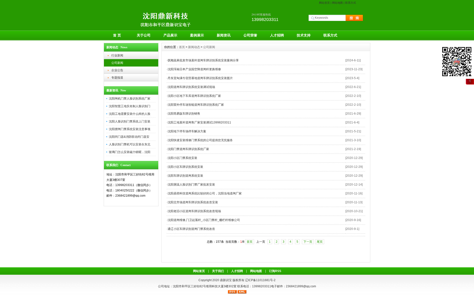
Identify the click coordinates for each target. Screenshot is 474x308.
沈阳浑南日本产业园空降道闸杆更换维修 (194, 69)
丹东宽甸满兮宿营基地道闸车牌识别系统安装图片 (200, 78)
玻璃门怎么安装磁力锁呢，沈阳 (129, 152)
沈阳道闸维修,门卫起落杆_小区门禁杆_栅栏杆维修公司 (204, 220)
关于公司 (144, 35)
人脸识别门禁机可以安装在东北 (129, 144)
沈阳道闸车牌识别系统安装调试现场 (191, 87)
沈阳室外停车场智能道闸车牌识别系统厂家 (196, 104)
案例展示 (197, 35)
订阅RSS (275, 271)
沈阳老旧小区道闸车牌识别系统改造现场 (194, 211)
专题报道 (117, 77)
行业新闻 (117, 55)
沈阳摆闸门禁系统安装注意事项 (129, 129)
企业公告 (117, 70)
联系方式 (350, 2)
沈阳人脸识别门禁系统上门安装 (129, 121)
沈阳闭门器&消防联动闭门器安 (129, 136)
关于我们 (218, 271)
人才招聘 (277, 35)
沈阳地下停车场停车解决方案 (187, 131)
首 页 (117, 35)
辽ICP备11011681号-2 (260, 280)
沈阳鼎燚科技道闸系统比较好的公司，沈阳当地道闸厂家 (205, 193)
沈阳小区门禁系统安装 (182, 158)
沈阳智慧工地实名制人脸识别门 (129, 106)
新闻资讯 (224, 35)
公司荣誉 (250, 35)
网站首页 (324, 2)
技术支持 (304, 35)
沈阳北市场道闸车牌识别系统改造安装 (193, 202)
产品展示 (170, 35)
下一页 (307, 241)
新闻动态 (194, 47)
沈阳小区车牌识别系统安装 (185, 167)
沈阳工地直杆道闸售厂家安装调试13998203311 (199, 122)
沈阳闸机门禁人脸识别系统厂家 (129, 98)
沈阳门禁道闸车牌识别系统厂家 (188, 149)
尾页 (320, 241)
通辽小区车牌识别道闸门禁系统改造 (191, 229)
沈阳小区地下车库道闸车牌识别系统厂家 (194, 96)
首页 (182, 47)
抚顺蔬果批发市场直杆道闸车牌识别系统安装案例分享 (203, 60)
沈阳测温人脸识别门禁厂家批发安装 (191, 184)
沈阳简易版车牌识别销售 (184, 113)
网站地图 (337, 2)
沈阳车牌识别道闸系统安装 (185, 175)
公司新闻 (117, 63)
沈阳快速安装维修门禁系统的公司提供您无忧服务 (200, 140)
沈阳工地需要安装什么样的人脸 (129, 114)
